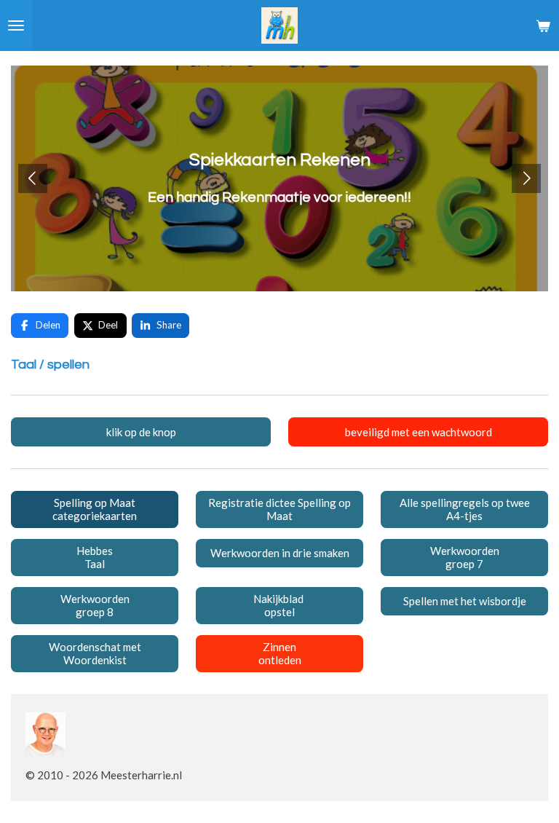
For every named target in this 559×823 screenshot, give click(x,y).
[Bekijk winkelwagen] (543, 25)
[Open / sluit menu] (16, 25)
